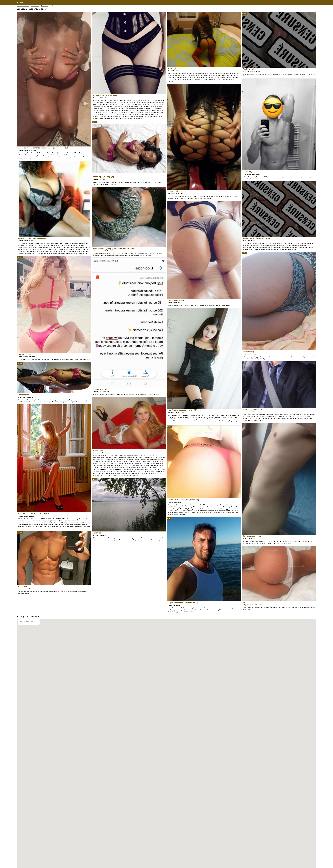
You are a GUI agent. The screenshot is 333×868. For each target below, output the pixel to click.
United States (35, 6)
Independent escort (23, 6)
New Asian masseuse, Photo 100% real (184, 410)
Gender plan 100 (100, 389)
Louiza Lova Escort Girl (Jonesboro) (183, 500)
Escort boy (247, 172)
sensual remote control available (32, 238)
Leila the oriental (175, 191)
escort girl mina (174, 68)
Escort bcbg (98, 533)
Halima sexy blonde (176, 300)
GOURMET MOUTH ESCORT (105, 95)
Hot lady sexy (248, 352)
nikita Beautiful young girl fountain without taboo (114, 249)
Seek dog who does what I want (256, 238)
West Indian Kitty (250, 69)
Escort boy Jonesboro (252, 409)
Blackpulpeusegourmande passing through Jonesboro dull (43, 148)
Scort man (22, 586)
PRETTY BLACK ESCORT (103, 177)
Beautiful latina (24, 354)
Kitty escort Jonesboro (253, 536)
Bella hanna (98, 451)
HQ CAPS (20, 2)
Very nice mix (23, 395)
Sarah (245, 602)
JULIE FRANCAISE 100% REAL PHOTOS (35, 514)
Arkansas (44, 6)
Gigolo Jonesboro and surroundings (183, 603)
